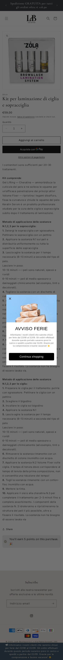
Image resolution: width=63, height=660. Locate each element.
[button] (10, 298)
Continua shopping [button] (31, 356)
